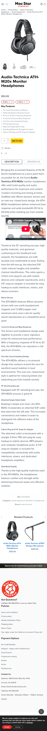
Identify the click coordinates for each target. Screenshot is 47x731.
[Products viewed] (41, 711)
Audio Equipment (18, 12)
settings (30, 723)
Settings (17, 727)
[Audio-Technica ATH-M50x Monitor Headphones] (12, 531)
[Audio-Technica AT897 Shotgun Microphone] (35, 531)
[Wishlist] (45, 4)
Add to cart (17, 141)
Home (3, 10)
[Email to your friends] (6, 153)
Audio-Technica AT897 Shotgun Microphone (34, 544)
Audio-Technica (26, 504)
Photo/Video (13, 10)
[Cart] (41, 4)
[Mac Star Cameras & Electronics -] (23, 4)
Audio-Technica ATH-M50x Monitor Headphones (12, 545)
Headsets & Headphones (35, 501)
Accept (7, 727)
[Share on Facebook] (1, 153)
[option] (23, 41)
